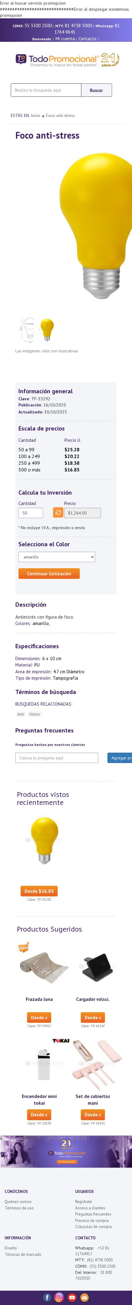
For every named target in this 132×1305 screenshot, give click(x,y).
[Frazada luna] (44, 967)
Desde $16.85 (39, 891)
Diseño (11, 1248)
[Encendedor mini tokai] (44, 1064)
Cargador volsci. (93, 999)
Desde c (39, 1017)
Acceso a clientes (90, 1208)
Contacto (87, 39)
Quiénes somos (18, 1201)
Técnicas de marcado (23, 1254)
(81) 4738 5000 (100, 1260)
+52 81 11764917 (92, 1250)
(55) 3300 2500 (102, 1266)
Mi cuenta (65, 39)
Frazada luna (39, 999)
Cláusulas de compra (93, 1226)
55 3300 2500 (38, 25)
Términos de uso (19, 1208)
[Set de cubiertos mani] (98, 1064)
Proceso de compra (92, 1220)
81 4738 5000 (78, 25)
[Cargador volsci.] (98, 967)
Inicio (35, 115)
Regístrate (83, 1201)
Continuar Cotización (49, 573)
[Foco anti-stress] (44, 840)
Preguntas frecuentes (93, 1214)
